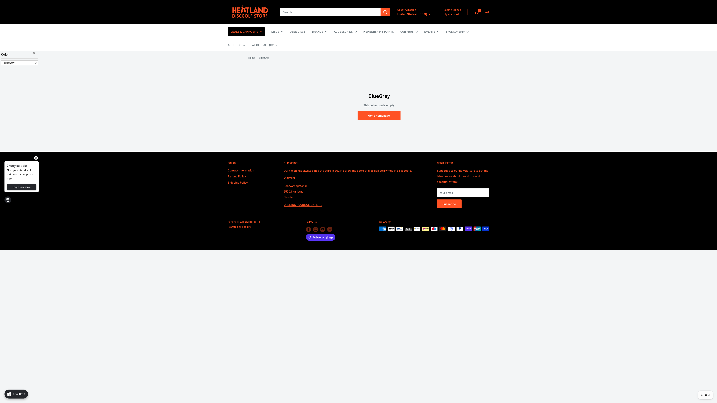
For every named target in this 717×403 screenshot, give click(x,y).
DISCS (275, 31)
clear (34, 53)
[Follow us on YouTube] (322, 229)
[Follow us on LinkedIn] (329, 229)
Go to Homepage (379, 115)
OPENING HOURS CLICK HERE (303, 204)
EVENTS (429, 31)
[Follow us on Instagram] (315, 229)
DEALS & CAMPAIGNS (244, 31)
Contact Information (241, 170)
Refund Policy (237, 176)
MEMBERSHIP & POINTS (378, 31)
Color (5, 54)
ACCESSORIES (343, 31)
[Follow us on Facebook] (308, 229)
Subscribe (449, 204)
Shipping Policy (238, 182)
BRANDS (317, 31)
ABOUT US (234, 45)
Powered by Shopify (239, 226)
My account (451, 14)
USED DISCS (297, 31)
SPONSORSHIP (455, 31)
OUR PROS (407, 31)
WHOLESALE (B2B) (264, 45)
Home (251, 57)
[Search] (385, 12)
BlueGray (9, 62)
